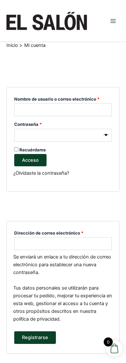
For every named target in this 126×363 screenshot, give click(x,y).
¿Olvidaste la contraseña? (41, 173)
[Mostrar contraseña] (106, 135)
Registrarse (35, 337)
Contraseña (39, 123)
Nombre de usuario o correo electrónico (63, 98)
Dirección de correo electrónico (60, 232)
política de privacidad (36, 319)
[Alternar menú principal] (113, 20)
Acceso (30, 160)
